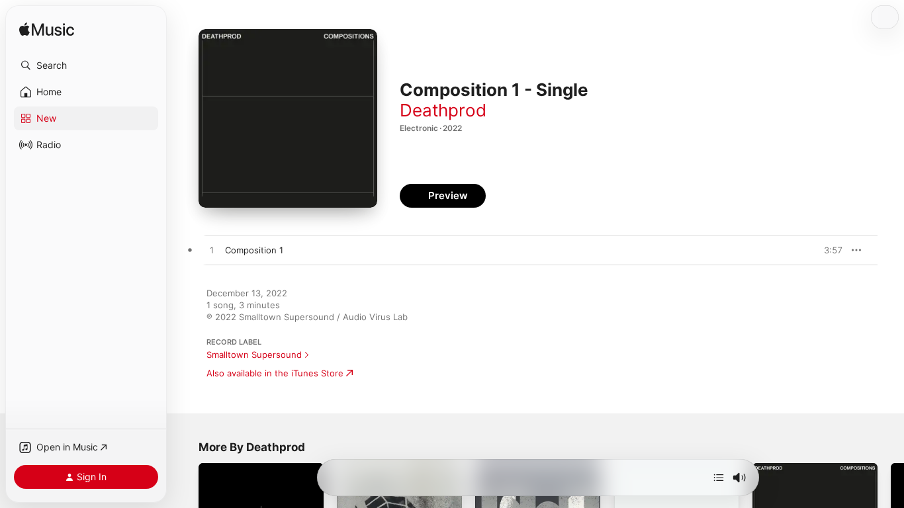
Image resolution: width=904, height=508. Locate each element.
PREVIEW (827, 250)
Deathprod (443, 110)
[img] (46, 30)
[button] (86, 65)
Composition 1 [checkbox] (254, 250)
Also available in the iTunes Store (274, 373)
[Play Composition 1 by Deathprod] (212, 251)
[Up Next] (719, 477)
